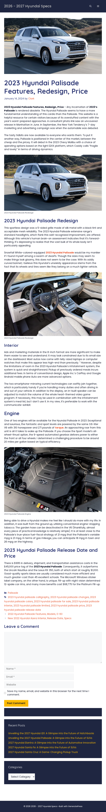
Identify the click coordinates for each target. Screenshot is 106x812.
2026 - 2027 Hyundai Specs (27, 6)
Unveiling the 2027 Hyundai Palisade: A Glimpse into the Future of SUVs (50, 738)
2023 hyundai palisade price (68, 605)
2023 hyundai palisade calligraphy (28, 597)
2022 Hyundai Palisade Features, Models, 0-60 (35, 614)
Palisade (13, 593)
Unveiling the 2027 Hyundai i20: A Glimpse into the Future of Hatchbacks (51, 733)
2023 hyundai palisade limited (32, 605)
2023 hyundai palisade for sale (52, 601)
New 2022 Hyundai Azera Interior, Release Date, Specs (39, 618)
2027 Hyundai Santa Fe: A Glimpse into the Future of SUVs (42, 747)
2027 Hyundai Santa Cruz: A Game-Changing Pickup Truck (43, 752)
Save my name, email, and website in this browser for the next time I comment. (48, 693)
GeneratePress (75, 806)
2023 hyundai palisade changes (69, 597)
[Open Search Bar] (90, 6)
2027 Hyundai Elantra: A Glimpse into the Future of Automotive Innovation (52, 742)
